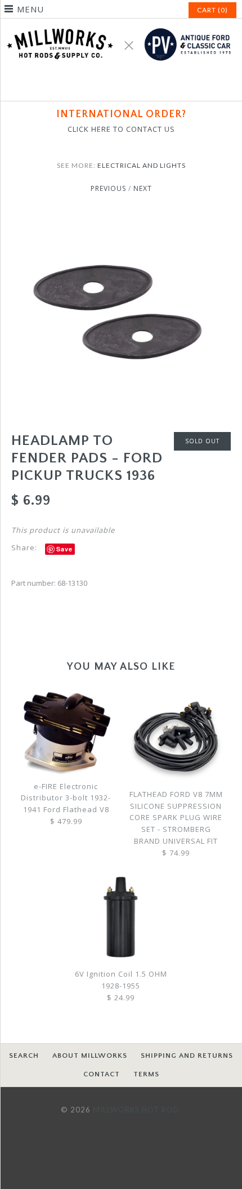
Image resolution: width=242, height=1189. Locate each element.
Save (64, 549)
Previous (108, 188)
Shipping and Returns (187, 1055)
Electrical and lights (141, 165)
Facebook (107, 85)
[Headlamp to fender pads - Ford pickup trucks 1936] (121, 217)
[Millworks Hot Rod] (121, 24)
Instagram (134, 85)
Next (142, 188)
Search (24, 1055)
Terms (146, 1074)
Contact (101, 1074)
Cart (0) (212, 10)
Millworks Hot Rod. (137, 1109)
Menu (30, 9)
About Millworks (89, 1055)
